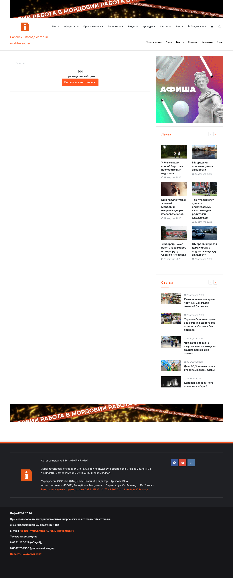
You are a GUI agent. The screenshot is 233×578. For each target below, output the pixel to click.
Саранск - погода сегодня (29, 37)
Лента (55, 26)
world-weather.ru (21, 43)
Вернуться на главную (80, 82)
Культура (148, 26)
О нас (220, 42)
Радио (169, 42)
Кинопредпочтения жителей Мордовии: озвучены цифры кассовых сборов (173, 206)
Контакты (207, 42)
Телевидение (154, 42)
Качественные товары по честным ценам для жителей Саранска (200, 303)
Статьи (164, 26)
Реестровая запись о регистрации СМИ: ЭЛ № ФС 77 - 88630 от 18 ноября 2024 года (94, 489)
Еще (178, 26)
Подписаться (198, 26)
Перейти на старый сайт (26, 553)
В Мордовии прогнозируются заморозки (202, 166)
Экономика (114, 26)
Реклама (193, 42)
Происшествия (92, 26)
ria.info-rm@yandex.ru (33, 530)
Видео (131, 26)
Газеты (180, 42)
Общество (70, 26)
